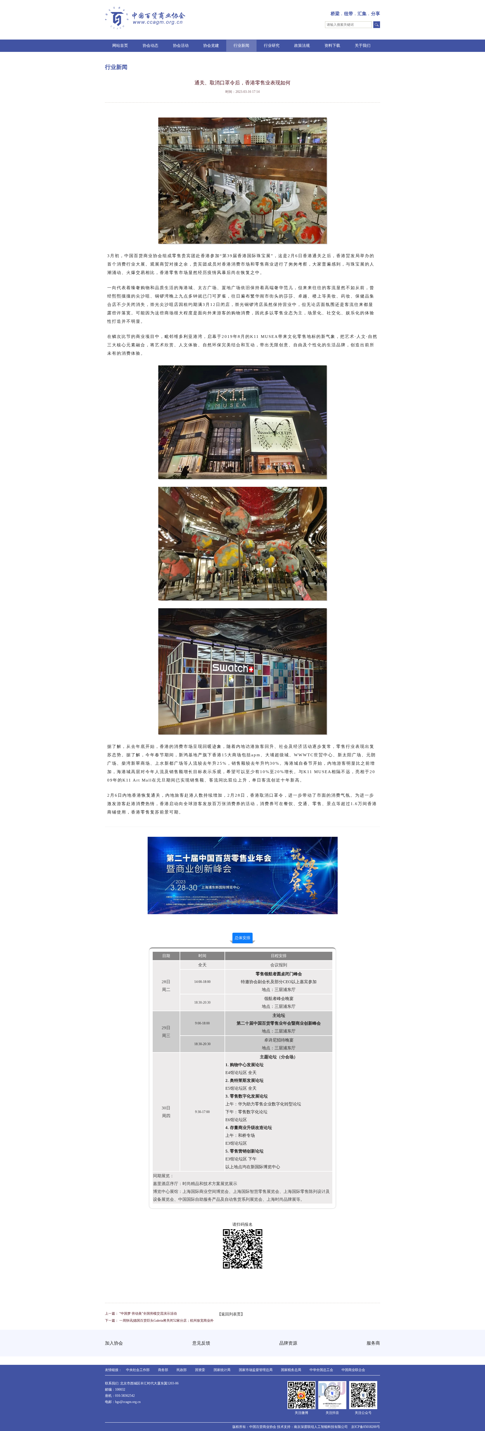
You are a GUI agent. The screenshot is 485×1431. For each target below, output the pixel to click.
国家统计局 (222, 1370)
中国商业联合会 (353, 1370)
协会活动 (181, 45)
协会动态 (150, 45)
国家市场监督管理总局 (256, 1370)
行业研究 (272, 45)
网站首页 (120, 45)
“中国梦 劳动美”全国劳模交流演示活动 (148, 1313)
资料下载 (332, 45)
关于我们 (362, 45)
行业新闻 (241, 45)
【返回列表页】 (231, 1314)
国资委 (200, 1370)
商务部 (163, 1370)
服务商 (373, 1343)
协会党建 (211, 45)
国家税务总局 (291, 1370)
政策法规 (302, 45)
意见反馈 (201, 1343)
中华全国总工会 (321, 1370)
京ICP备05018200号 (365, 1427)
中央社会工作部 (138, 1370)
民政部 (182, 1370)
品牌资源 (288, 1343)
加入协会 (114, 1343)
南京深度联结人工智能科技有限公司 (321, 1427)
